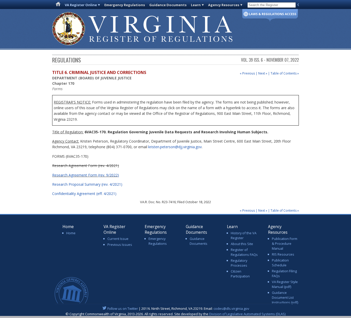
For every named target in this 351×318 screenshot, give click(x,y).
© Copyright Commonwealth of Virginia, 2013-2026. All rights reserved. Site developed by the (175, 314)
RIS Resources (283, 254)
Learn (196, 5)
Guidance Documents (168, 5)
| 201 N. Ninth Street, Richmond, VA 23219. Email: (178, 308)
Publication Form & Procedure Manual (284, 243)
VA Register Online (81, 5)
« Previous (247, 73)
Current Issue (117, 238)
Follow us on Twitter (122, 308)
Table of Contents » (285, 73)
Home (71, 233)
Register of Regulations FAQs (244, 252)
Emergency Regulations (124, 5)
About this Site (242, 243)
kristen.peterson (175, 146)
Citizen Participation (240, 273)
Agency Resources (223, 5)
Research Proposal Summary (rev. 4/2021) (87, 184)
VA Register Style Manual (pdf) (285, 284)
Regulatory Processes (239, 263)
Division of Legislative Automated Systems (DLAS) (247, 314)
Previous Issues (119, 244)
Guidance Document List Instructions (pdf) (285, 297)
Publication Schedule (280, 262)
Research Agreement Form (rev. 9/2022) (85, 175)
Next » (262, 73)
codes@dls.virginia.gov (231, 308)
